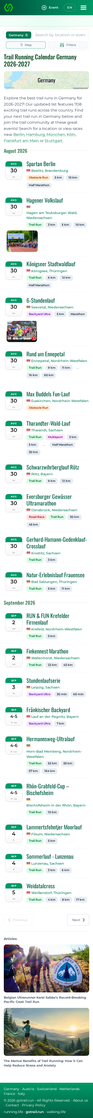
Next (76, 920)
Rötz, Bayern (42, 474)
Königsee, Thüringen (49, 271)
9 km (52, 367)
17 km (80, 899)
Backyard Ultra (39, 314)
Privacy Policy (34, 1105)
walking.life (56, 1112)
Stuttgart (53, 140)
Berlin (19, 134)
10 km (72, 177)
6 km (52, 277)
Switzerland (47, 1089)
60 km (49, 375)
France (9, 1094)
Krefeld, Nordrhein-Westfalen (56, 629)
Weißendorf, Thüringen (51, 893)
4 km (52, 899)
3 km (51, 224)
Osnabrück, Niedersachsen (54, 510)
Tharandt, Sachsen (47, 430)
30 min (62, 694)
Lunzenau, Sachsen (47, 863)
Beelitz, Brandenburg (49, 170)
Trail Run (35, 224)
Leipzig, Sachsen (45, 687)
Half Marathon (39, 185)
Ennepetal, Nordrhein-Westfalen (59, 361)
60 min (78, 694)
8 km (66, 899)
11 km (66, 367)
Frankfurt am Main (21, 140)
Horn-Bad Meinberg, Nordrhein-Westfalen (54, 754)
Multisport (55, 437)
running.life (13, 1112)
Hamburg (35, 134)
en (69, 7)
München (55, 134)
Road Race (36, 517)
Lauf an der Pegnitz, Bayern (55, 717)
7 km (60, 723)
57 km (33, 771)
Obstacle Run (38, 177)
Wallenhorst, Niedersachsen (55, 658)
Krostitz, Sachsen (46, 553)
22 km (52, 665)
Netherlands (69, 1089)
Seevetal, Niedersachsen (52, 307)
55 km (67, 763)
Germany (11, 1089)
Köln (71, 134)
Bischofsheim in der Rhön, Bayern (56, 805)
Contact (12, 1105)
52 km (52, 763)
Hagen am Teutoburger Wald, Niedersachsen (51, 215)
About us (80, 1100)
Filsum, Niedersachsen (50, 834)
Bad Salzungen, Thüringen (54, 582)
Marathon (78, 314)
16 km (33, 375)
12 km (66, 277)
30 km (33, 452)
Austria (28, 1089)
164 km (49, 771)
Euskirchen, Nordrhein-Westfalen (60, 401)
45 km (33, 524)
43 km (68, 665)
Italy (21, 1094)
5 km (58, 177)
